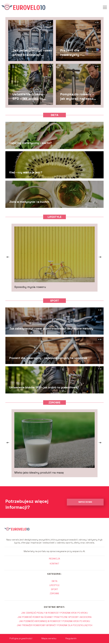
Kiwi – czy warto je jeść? (25, 172)
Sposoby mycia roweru (30, 287)
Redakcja (54, 558)
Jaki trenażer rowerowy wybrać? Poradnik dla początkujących (54, 625)
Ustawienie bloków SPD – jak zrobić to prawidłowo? (27, 96)
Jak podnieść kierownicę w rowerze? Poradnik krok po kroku (54, 621)
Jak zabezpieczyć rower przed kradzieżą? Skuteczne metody (32, 52)
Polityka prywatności (21, 638)
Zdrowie (54, 402)
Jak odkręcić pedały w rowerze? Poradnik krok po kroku (54, 612)
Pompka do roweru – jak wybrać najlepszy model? (78, 96)
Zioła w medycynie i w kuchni (29, 202)
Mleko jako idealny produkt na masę (39, 472)
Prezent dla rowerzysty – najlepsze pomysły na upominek (76, 52)
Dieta (54, 115)
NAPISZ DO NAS (85, 502)
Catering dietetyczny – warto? (30, 143)
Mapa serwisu (48, 638)
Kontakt (54, 563)
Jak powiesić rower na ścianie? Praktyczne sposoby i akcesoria (54, 617)
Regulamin (70, 638)
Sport (54, 300)
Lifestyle (54, 217)
